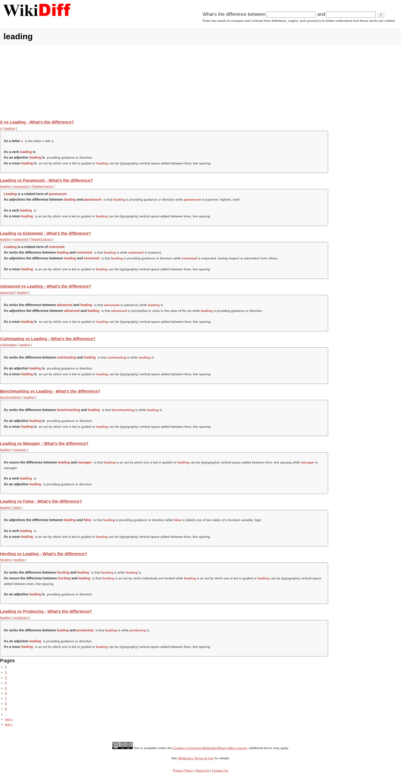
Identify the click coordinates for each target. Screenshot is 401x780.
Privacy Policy (183, 770)
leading (9, 128)
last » (9, 724)
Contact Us (220, 770)
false (16, 507)
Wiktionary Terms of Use (196, 758)
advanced (7, 292)
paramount (21, 186)
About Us (202, 770)
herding (5, 559)
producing (20, 617)
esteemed (20, 239)
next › (9, 719)
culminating (8, 344)
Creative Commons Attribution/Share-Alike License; (210, 748)
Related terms (42, 186)
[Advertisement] (200, 82)
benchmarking (10, 397)
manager (20, 449)
